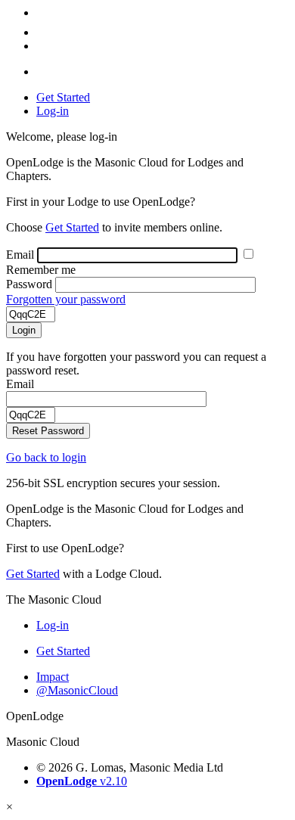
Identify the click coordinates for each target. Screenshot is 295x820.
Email (20, 254)
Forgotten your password (66, 299)
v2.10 (81, 781)
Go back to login (46, 457)
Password (29, 284)
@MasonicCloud (77, 690)
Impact (52, 676)
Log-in (52, 110)
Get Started (63, 97)
